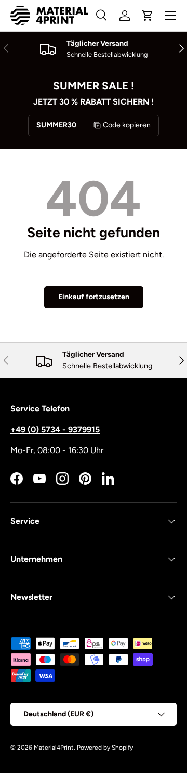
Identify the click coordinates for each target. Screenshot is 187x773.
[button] (147, 15)
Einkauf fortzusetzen (93, 296)
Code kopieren (127, 125)
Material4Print (54, 747)
